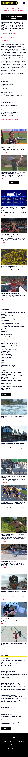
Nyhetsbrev (13, 744)
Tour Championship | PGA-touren (10, 323)
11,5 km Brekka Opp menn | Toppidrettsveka (13, 689)
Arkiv (8, 744)
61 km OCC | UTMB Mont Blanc (9, 322)
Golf (2, 178)
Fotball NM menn (5, 688)
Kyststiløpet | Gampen (7, 359)
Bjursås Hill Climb (5, 385)
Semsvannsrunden (6, 383)
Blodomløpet (4, 363)
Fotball (3, 215)
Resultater (4, 744)
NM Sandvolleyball (6, 333)
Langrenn (3, 541)
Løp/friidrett (4, 152)
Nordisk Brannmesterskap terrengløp (11, 366)
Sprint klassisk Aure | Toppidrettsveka (11, 683)
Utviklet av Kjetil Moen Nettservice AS (14, 752)
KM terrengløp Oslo (6, 354)
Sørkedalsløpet (5, 382)
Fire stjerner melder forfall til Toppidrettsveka (13, 700)
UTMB (13, 8)
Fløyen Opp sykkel (6, 325)
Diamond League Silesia (7, 672)
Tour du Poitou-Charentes (8, 379)
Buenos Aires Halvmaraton (8, 671)
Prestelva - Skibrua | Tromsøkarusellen (11, 386)
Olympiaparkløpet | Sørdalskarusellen (11, 356)
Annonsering (15, 741)
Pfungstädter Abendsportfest (9, 343)
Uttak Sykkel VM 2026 (6, 707)
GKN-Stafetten (5, 331)
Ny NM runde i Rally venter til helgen (11, 716)
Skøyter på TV (4, 40)
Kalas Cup (4, 360)
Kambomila (4, 362)
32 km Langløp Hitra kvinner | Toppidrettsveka (13, 698)
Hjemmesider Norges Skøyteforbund (9, 119)
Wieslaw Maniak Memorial (8, 365)
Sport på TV (7, 6)
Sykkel (2, 299)
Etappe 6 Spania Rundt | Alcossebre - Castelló (13, 311)
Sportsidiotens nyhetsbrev (10, 10)
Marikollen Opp (5, 352)
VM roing (3, 341)
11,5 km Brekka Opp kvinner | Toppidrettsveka (13, 686)
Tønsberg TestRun (6, 357)
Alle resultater (21, 10)
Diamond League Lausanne (8, 695)
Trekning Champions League (9, 336)
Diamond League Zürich (17, 6)
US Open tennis (5, 389)
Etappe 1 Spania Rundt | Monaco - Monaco (12, 684)
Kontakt (9, 741)
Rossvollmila (4, 329)
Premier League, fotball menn (9, 701)
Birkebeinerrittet (20, 8)
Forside (5, 741)
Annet (2, 452)
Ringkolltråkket (5, 351)
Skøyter (14, 33)
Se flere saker (5, 728)
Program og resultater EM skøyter (8, 37)
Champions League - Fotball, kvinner (11, 380)
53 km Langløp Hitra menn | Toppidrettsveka (13, 696)
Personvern (21, 741)
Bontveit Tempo (5, 388)
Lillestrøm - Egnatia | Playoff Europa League (13, 319)
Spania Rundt (7, 8)
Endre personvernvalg (21, 744)
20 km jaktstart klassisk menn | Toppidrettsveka (14, 674)
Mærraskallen (5, 320)
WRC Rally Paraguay (6, 334)
